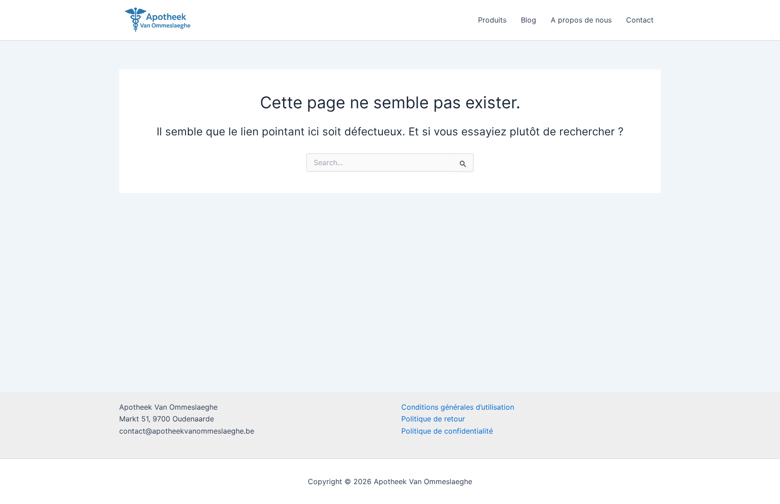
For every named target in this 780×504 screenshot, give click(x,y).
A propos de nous (581, 19)
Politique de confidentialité (447, 430)
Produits (492, 19)
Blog (528, 19)
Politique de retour (433, 418)
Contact (640, 19)
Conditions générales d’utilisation (457, 407)
